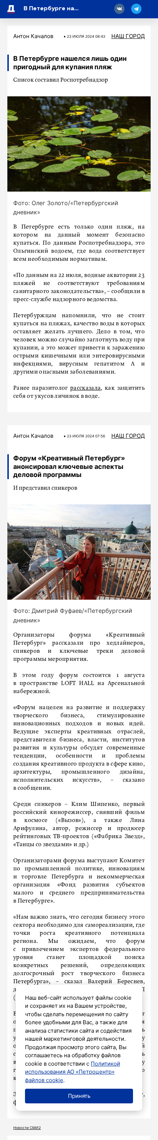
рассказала (85, 388)
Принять (79, 1095)
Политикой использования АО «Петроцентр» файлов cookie (72, 1072)
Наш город (128, 36)
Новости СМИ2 (27, 1127)
